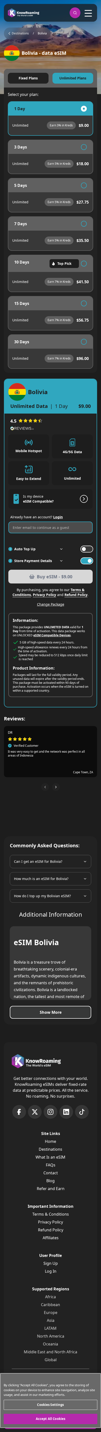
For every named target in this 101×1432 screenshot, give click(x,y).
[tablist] (50, 78)
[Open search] (75, 12)
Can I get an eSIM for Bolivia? (38, 861)
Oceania (50, 1344)
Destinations (50, 1149)
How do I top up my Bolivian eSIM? (42, 896)
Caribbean (50, 1304)
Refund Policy (76, 594)
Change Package (50, 604)
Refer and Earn (50, 1188)
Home (50, 1141)
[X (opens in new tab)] (35, 1112)
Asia (50, 1320)
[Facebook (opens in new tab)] (19, 1112)
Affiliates (51, 1237)
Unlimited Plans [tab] (72, 78)
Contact (50, 1173)
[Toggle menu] (88, 13)
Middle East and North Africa (50, 1352)
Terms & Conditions (50, 1214)
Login (58, 517)
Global (51, 1359)
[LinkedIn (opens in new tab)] (66, 1112)
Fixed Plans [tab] (28, 78)
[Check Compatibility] (83, 499)
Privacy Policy (44, 594)
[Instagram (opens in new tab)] (50, 1112)
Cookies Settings (50, 1404)
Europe (50, 1312)
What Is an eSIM (50, 1157)
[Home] (23, 12)
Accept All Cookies (50, 1419)
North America (50, 1336)
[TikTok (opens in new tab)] (82, 1112)
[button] (45, 787)
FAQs (50, 1165)
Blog (50, 1180)
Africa (50, 1296)
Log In (50, 1271)
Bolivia (42, 33)
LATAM (50, 1328)
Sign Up (50, 1263)
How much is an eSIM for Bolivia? (41, 878)
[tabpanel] (50, 235)
